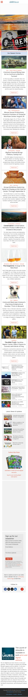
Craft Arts (15, 185)
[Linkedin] (15, 589)
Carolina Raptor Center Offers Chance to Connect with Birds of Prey (14, 344)
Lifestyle (18, 150)
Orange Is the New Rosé (14, 267)
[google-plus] (18, 589)
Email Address (9, 547)
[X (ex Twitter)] (8, 589)
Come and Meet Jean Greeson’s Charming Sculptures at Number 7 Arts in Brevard (14, 304)
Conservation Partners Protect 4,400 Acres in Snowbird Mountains (14, 228)
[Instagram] (12, 589)
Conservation (11, 223)
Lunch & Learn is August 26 (18, 437)
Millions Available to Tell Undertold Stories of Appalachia (18, 424)
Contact (15, 694)
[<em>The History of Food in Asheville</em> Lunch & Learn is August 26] (8, 438)
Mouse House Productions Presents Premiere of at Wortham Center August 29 (14, 114)
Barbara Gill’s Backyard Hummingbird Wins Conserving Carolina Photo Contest (18, 396)
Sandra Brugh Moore (14, 26)
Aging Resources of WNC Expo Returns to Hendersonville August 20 (18, 403)
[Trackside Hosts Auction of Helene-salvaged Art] (8, 417)
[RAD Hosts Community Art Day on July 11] (8, 444)
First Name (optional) (10, 552)
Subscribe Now (14, 452)
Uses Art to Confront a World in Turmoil (14, 74)
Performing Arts (16, 110)
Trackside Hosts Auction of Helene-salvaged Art (18, 416)
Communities (11, 150)
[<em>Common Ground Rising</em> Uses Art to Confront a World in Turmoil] (8, 431)
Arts (7, 70)
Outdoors (17, 223)
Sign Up (9, 558)
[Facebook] (5, 589)
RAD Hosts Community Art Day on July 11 (18, 443)
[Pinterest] (22, 589)
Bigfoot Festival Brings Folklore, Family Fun (14, 153)
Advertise (20, 694)
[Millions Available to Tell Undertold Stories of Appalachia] (8, 424)
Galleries (15, 300)
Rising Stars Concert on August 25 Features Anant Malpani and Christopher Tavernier (17, 367)
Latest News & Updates (15, 70)
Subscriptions (9, 694)
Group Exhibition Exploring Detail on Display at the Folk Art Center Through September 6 (14, 189)
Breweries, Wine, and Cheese (11, 263)
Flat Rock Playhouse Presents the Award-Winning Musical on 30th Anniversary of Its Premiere (14, 47)
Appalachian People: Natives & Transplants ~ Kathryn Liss (18, 387)
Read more (14, 92)
